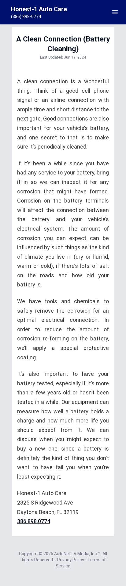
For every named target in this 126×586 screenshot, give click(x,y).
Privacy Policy (71, 559)
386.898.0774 (33, 521)
